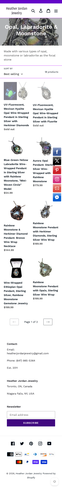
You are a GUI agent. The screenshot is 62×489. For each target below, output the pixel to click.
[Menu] (56, 11)
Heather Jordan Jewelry (29, 473)
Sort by (8, 68)
